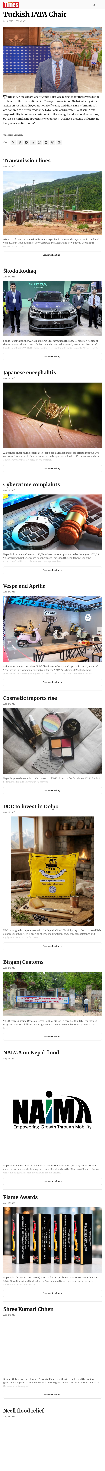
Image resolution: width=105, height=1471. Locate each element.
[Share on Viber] (52, 142)
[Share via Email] (59, 142)
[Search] (93, 4)
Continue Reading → (52, 255)
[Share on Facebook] (20, 142)
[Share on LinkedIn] (33, 142)
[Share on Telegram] (46, 142)
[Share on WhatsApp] (39, 142)
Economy (20, 21)
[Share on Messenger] (26, 142)
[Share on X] (13, 142)
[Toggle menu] (99, 4)
